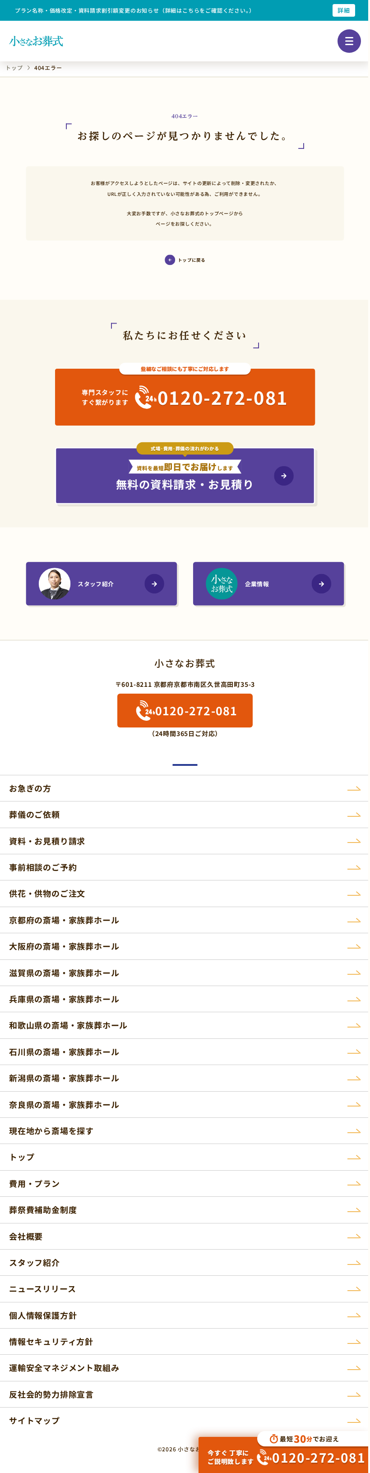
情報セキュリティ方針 (51, 1341)
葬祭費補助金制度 (43, 1209)
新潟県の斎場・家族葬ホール (64, 1078)
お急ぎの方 (30, 788)
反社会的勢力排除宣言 (51, 1394)
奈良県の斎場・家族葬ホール (64, 1104)
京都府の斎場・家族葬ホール (64, 920)
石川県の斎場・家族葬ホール (64, 1051)
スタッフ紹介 (96, 583)
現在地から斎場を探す (51, 1130)
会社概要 (26, 1236)
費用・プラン (34, 1183)
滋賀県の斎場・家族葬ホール (64, 972)
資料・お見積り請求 (47, 841)
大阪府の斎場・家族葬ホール (64, 946)
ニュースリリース (42, 1288)
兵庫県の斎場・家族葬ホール (64, 999)
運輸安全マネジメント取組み (64, 1367)
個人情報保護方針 (43, 1315)
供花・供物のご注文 (47, 893)
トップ (21, 1157)
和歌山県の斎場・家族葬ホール (68, 1025)
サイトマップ (34, 1420)
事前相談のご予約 (43, 867)
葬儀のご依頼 (34, 814)
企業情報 (257, 583)
